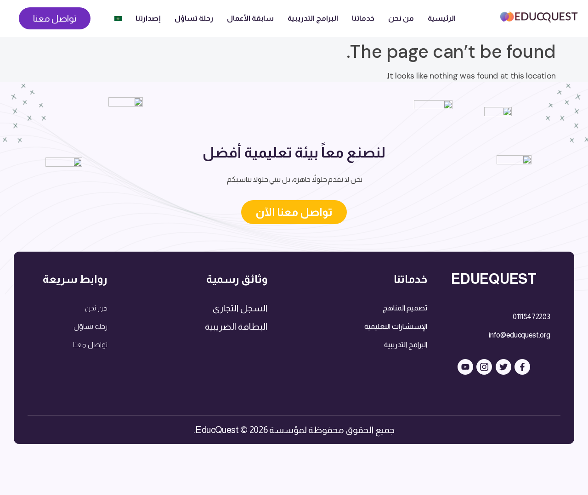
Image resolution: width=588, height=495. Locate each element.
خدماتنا (363, 18)
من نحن (401, 18)
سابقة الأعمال (250, 18)
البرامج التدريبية (313, 18)
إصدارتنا (148, 18)
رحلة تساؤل (194, 18)
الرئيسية (442, 18)
